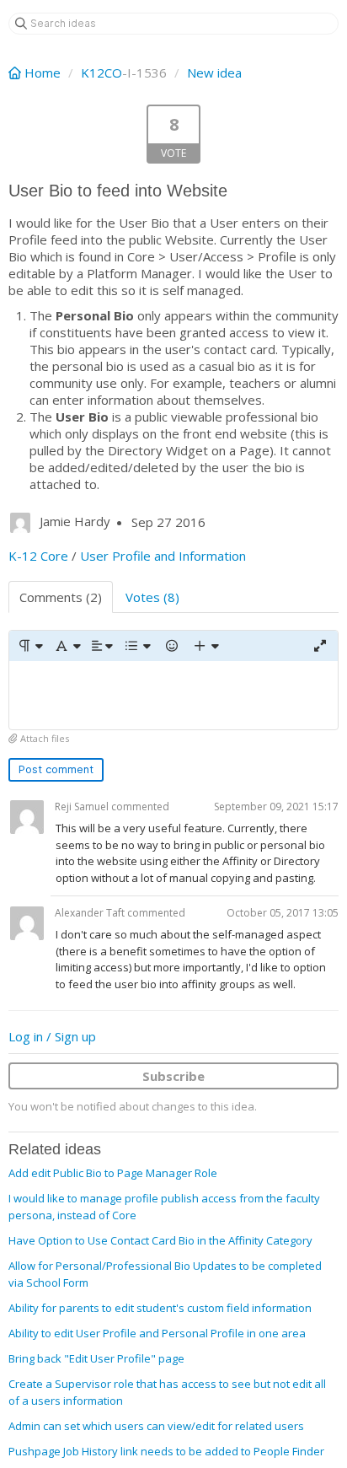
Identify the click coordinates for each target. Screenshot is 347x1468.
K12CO (101, 72)
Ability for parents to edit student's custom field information (160, 1307)
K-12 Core (38, 555)
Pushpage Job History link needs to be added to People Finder (166, 1451)
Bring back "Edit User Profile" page (96, 1358)
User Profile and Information (163, 555)
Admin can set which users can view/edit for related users (156, 1425)
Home (42, 72)
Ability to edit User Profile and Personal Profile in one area (157, 1333)
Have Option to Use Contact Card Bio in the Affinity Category (160, 1240)
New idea (214, 72)
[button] (30, 646)
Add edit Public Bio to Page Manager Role (112, 1172)
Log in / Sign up (52, 1036)
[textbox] (173, 695)
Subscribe (173, 1075)
